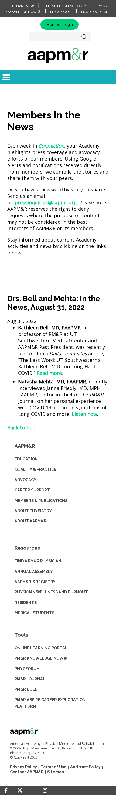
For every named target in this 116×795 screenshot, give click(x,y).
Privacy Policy (23, 767)
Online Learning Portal (66, 6)
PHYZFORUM (27, 668)
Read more (49, 373)
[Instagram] (45, 790)
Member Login (59, 24)
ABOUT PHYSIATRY (33, 510)
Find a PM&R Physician (38, 561)
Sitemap (55, 771)
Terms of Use (53, 767)
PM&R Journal (94, 12)
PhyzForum (61, 12)
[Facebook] (6, 790)
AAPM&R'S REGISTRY (35, 581)
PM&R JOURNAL (30, 679)
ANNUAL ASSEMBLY (34, 571)
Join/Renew (22, 6)
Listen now (84, 414)
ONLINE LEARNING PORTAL (41, 647)
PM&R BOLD (26, 689)
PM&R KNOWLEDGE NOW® (41, 658)
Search (84, 36)
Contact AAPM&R (27, 771)
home (58, 55)
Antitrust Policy (85, 767)
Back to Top (21, 427)
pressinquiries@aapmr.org (46, 202)
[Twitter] (20, 790)
